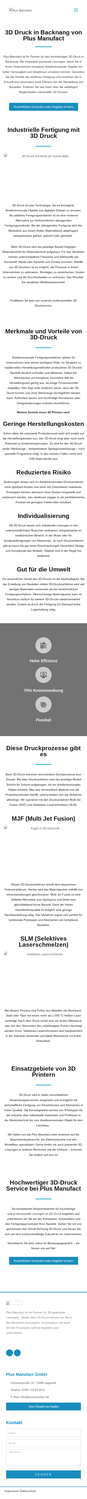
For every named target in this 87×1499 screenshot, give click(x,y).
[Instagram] (17, 1352)
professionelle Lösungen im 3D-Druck (37, 1213)
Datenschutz (28, 1491)
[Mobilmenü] (76, 10)
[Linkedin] (9, 1352)
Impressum (12, 1491)
